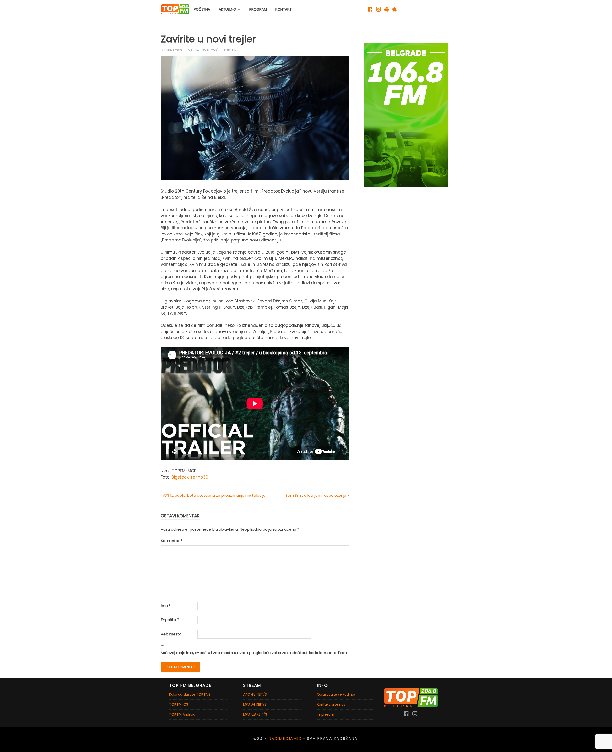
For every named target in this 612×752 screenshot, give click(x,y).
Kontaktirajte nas (331, 704)
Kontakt (283, 9)
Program (258, 9)
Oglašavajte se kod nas (336, 694)
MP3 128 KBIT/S (255, 714)
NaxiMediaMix (284, 738)
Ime (166, 605)
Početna (202, 9)
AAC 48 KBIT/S (255, 694)
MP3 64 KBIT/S (255, 704)
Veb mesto (171, 634)
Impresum (325, 714)
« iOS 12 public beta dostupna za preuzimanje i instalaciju (213, 495)
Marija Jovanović (203, 50)
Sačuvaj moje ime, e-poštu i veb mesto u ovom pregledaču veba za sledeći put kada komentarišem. (254, 653)
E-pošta (170, 620)
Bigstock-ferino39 (189, 477)
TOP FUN (230, 50)
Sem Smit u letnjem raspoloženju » (317, 495)
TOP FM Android (182, 714)
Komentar (172, 541)
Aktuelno (227, 9)
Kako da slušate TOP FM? (190, 694)
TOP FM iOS (178, 704)
